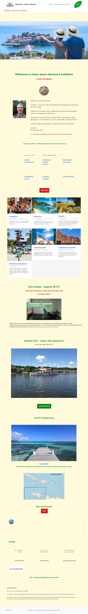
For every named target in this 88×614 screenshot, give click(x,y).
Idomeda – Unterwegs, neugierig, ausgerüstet (59, 4)
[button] (70, 4)
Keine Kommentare (23, 219)
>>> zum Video (43, 463)
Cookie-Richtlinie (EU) (39, 610)
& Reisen (45, 162)
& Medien (46, 178)
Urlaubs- (27, 159)
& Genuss (71, 176)
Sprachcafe (16, 219)
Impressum (30, 610)
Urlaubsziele (50, 218)
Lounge (65, 176)
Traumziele (61, 216)
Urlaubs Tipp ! (38, 216)
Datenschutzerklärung (50, 610)
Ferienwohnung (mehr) (40, 247)
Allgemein (12, 219)
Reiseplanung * (29, 176)
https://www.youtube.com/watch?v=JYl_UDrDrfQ (47, 326)
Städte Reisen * (67, 159)
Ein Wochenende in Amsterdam (67, 247)
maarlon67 (12, 218)
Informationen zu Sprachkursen (18, 263)
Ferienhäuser (37, 250)
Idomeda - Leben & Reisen (25, 4)
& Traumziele (67, 162)
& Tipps (26, 178)
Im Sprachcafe (13, 216)
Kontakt (58, 610)
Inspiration (46, 176)
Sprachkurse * (47, 159)
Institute (45, 164)
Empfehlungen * (29, 162)
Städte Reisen (62, 250)
